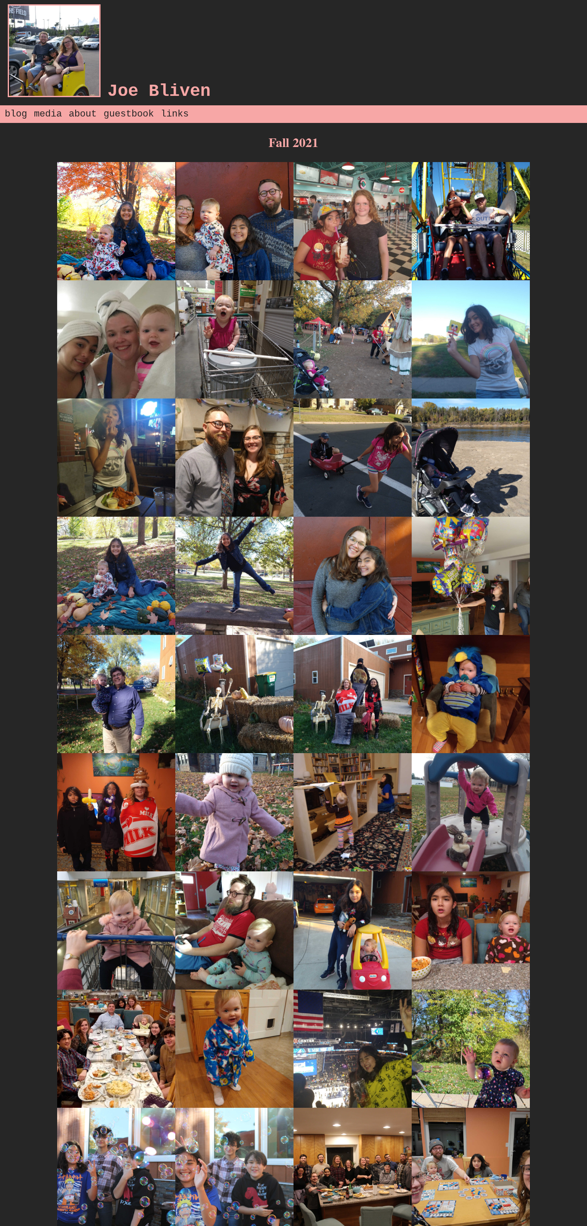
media (48, 114)
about (83, 114)
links (175, 114)
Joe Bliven (159, 91)
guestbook (129, 114)
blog (16, 114)
